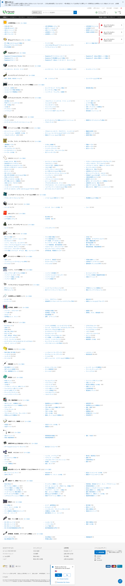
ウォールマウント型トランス (12, 388)
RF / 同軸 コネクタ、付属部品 (12, 181)
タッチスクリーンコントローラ (53, 331)
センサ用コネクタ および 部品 (53, 171)
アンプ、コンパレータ (10, 339)
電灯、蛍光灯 (89, 435)
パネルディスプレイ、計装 (11, 135)
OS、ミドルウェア (50, 78)
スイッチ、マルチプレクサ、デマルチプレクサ (57, 327)
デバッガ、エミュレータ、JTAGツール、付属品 (58, 486)
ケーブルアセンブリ (9, 148)
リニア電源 (48, 526)
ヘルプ (4, 559)
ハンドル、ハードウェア (51, 455)
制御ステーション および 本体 (53, 135)
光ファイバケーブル (50, 152)
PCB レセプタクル (9, 177)
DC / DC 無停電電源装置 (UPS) (12, 528)
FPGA (6, 329)
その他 (6, 106)
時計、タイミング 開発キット (53, 491)
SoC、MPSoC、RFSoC (10, 335)
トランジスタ (48, 263)
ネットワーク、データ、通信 (53, 242)
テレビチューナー (50, 333)
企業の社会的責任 (68, 559)
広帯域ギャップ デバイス (92, 261)
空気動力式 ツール (91, 413)
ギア (5, 459)
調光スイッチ (89, 507)
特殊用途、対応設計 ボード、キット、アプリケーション (101, 484)
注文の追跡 (36, 551)
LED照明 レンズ (49, 34)
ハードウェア (8, 110)
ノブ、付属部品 (8, 463)
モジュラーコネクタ (91, 167)
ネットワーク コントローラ (52, 341)
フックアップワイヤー (51, 148)
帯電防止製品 (48, 539)
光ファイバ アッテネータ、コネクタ (95, 173)
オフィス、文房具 (9, 88)
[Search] (75, 12)
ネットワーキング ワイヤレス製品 (54, 88)
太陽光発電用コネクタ (92, 177)
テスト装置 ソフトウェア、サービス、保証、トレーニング (20, 250)
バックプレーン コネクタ (52, 175)
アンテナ (47, 43)
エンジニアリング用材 (10, 457)
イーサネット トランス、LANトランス (14, 386)
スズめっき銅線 (49, 144)
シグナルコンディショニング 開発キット (15, 495)
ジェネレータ (48, 522)
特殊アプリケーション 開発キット (54, 495)
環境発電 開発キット (91, 486)
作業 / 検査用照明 (9, 437)
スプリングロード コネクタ (52, 169)
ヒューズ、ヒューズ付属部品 (93, 367)
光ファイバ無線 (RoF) (92, 43)
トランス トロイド (50, 386)
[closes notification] (123, 2)
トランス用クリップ (50, 388)
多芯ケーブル (89, 148)
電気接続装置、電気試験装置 (93, 246)
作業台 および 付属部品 (10, 415)
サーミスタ (7, 358)
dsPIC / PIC (7, 474)
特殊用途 (88, 337)
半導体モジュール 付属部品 (93, 288)
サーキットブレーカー (51, 367)
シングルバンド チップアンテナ (53, 352)
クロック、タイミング (10, 343)
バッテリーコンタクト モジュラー (54, 275)
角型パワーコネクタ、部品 (93, 185)
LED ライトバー (8, 435)
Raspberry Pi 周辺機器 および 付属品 (55, 58)
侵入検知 (47, 216)
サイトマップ (50, 573)
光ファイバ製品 (90, 105)
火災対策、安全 (49, 218)
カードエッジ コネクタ (51, 161)
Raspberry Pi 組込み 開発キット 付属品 (97, 56)
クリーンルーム (8, 537)
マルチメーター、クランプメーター (54, 246)
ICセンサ (6, 333)
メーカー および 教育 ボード (52, 198)
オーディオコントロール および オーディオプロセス (18, 341)
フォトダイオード (50, 105)
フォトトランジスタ (50, 106)
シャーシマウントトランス (11, 394)
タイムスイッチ (49, 507)
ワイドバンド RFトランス (93, 380)
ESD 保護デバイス (9, 367)
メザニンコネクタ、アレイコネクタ (95, 163)
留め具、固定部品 (90, 455)
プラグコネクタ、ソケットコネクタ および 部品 (58, 185)
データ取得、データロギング (53, 240)
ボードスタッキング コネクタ (53, 189)
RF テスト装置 (8, 237)
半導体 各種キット (91, 259)
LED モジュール (8, 32)
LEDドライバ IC (49, 30)
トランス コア (49, 384)
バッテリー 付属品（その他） (12, 277)
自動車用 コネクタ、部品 (92, 183)
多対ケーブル (89, 146)
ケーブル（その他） (9, 152)
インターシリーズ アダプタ (11, 187)
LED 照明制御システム (51, 26)
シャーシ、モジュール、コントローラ (14, 242)
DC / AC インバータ (9, 524)
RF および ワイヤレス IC (11, 45)
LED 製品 (6, 101)
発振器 (47, 426)
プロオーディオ (49, 122)
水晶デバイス (8, 426)
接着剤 (88, 310)
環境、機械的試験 (90, 240)
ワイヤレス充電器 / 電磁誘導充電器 (95, 275)
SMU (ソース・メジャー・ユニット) (14, 238)
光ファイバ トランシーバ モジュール (55, 290)
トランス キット (49, 382)
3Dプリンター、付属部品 (11, 403)
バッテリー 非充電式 (50, 273)
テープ (6, 411)
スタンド (6, 407)
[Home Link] (9, 12)
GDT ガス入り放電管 (10, 369)
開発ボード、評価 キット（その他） (95, 493)
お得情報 (89, 8)
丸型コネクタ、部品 (91, 169)
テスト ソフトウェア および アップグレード (16, 244)
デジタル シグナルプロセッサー (53, 335)
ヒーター (6, 299)
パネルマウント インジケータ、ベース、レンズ (57, 101)
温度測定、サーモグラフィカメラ (95, 238)
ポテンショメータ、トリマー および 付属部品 (57, 358)
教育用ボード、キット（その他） (54, 474)
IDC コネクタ (8, 173)
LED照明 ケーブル (50, 32)
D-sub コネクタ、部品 (10, 161)
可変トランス (89, 382)
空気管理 (88, 415)
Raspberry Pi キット (9, 58)
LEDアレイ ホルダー (50, 28)
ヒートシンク (8, 301)
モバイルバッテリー (91, 273)
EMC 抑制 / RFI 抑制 (9, 352)
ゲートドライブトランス (11, 392)
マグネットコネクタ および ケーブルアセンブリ (99, 161)
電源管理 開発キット (91, 495)
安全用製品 (48, 537)
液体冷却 (88, 299)
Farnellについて (68, 551)
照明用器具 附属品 (50, 435)
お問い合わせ (96, 8)
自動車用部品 (89, 459)
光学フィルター (90, 108)
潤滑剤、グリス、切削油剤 (93, 312)
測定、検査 (89, 407)
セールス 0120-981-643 (9, 551)
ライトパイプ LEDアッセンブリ (53, 110)
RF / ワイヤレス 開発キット (11, 486)
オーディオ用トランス (10, 390)
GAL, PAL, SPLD (8, 331)
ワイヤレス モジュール (51, 47)
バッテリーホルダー (50, 277)
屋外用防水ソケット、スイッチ (53, 513)
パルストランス (49, 394)
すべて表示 (24, 23)
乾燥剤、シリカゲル (50, 461)
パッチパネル (48, 177)
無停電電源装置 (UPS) (51, 528)
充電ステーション (90, 277)
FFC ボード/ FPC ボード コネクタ (13, 167)
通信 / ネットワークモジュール (94, 290)
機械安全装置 (89, 131)
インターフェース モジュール (53, 288)
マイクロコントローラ (92, 327)
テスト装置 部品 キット (51, 238)
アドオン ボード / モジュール (12, 198)
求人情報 (66, 556)
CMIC (6, 327)
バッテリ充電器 (49, 279)
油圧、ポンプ (48, 463)
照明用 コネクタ (90, 30)
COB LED (7, 26)
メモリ (88, 331)
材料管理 (88, 403)
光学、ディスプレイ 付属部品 (94, 106)
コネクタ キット (49, 163)
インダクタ (7, 354)
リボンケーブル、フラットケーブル (54, 150)
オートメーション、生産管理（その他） (15, 133)
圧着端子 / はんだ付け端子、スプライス (96, 175)
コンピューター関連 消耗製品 (12, 90)
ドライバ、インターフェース (53, 339)
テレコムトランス (50, 380)
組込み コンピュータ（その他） (94, 472)
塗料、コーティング (50, 316)
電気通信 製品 (89, 88)
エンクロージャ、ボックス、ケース (13, 69)
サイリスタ (7, 263)
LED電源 (88, 28)
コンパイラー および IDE (92, 78)
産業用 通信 (89, 135)
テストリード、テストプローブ (12, 248)
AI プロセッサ (8, 325)
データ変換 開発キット (51, 488)
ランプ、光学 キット (91, 101)
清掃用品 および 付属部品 (93, 405)
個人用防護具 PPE (9, 539)
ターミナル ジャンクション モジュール (55, 173)
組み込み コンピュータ (51, 446)
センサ (6, 227)
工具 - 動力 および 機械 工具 (52, 407)
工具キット (48, 409)
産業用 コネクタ (90, 179)
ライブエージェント (8, 553)
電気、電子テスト (90, 244)
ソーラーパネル (49, 524)
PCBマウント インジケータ (11, 103)
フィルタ (47, 356)
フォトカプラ (48, 103)
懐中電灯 (88, 505)
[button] (5, 17)
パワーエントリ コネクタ (52, 179)
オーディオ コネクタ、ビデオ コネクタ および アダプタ (19, 189)
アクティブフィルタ (9, 337)
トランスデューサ (50, 227)
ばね (5, 455)
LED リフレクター (9, 34)
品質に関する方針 (68, 553)
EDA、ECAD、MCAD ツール (12, 78)
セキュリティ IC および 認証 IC (53, 329)
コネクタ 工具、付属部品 (52, 165)
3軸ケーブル (7, 146)
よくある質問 (6, 556)
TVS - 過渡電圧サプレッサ (11, 371)
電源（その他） (90, 524)
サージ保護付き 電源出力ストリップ (14, 511)
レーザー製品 (89, 103)
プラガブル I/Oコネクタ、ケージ (54, 183)
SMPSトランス (8, 382)
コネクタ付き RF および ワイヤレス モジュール (58, 45)
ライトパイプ (48, 108)
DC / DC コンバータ (9, 526)
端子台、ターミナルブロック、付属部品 (96, 181)
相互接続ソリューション (92, 110)
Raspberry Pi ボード (9, 60)
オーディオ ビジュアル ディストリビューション (17, 122)
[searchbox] (57, 12)
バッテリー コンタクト (10, 275)
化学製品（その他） (50, 312)
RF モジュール (8, 288)
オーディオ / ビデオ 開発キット (12, 493)
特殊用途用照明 (49, 437)
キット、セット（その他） (11, 507)
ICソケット (7, 171)
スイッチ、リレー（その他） (53, 207)
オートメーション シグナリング (12, 131)
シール (6, 461)
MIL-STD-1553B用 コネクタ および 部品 (15, 175)
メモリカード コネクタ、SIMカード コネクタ (98, 165)
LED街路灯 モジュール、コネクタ (95, 26)
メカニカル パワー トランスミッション (55, 459)
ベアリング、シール (50, 457)
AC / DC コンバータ (9, 522)
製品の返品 (36, 556)
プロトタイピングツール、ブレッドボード (15, 413)
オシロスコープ (8, 240)
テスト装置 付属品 (50, 237)
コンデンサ (7, 356)
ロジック (88, 335)
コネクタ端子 (48, 167)
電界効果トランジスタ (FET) (93, 263)
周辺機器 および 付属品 (92, 198)
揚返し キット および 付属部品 (53, 415)
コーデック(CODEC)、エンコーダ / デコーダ (57, 325)
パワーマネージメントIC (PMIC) (53, 343)
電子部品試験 (89, 242)
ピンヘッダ (48, 181)
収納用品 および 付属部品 (52, 403)
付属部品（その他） (50, 511)
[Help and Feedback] (120, 581)
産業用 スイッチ (90, 133)
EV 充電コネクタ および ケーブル (13, 165)
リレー (88, 207)
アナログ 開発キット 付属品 (11, 488)
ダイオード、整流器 (50, 259)
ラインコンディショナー (92, 369)
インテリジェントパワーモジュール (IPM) (15, 261)
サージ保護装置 (49, 369)
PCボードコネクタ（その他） (12, 179)
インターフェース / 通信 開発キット (14, 491)
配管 (87, 461)
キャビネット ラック (91, 69)
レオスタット (89, 352)
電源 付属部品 (89, 522)
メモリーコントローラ (92, 333)
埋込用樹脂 (48, 314)
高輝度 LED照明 (90, 32)
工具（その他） (49, 411)
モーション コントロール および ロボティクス (57, 133)
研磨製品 (88, 411)
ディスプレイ (8, 108)
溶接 (87, 409)
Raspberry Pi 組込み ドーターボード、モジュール (59, 60)
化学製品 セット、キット (11, 316)
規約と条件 (35, 573)
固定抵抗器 (89, 354)
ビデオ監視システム (9, 218)
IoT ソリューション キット (11, 472)
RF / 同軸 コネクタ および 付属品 (13, 43)
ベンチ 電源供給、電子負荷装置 (53, 244)
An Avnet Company (8, 580)
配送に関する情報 (38, 559)
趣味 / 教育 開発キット (92, 491)
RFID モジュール (8, 290)
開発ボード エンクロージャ (93, 474)
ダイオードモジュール (51, 261)
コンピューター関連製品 (11, 92)
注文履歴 (35, 553)
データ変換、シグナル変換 (52, 337)
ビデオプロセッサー (91, 325)
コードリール (8, 509)
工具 (46, 405)
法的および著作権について (24, 573)
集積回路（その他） (91, 339)
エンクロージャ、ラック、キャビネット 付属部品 (58, 69)
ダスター (6, 314)
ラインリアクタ (90, 371)
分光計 (88, 237)
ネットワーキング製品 (51, 90)
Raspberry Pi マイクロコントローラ (55, 56)
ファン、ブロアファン (51, 299)
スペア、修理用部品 (50, 505)
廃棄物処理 (89, 537)
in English (5, 577)
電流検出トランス (90, 390)
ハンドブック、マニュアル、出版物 (54, 92)
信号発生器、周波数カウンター (53, 250)
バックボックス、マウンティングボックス (56, 509)
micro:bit (47, 472)
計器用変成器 (89, 388)
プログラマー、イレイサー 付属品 (54, 490)
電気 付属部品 (89, 509)
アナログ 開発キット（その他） (12, 490)
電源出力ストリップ (91, 511)
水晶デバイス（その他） (51, 424)
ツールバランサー (9, 409)
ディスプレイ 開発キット (52, 484)
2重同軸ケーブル (9, 144)
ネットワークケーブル (51, 146)
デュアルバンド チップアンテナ (53, 354)
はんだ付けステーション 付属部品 (13, 405)
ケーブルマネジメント (10, 150)
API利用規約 (42, 573)
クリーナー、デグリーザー (11, 310)
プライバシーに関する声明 (9, 573)
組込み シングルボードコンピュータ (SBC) (97, 488)
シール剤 (6, 312)
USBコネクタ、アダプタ (11, 183)
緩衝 (87, 457)
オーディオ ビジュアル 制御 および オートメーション (59, 120)
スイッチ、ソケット (9, 513)
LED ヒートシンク (9, 30)
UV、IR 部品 (7, 105)
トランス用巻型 (49, 390)
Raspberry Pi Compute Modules (13, 56)
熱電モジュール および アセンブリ (95, 301)
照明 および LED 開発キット (52, 493)
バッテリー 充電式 (9, 279)
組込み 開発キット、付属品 (93, 490)
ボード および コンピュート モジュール (15, 446)
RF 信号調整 (7, 47)
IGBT (5, 259)
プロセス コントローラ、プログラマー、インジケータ (59, 131)
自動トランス (89, 386)
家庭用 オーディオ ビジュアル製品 (95, 120)
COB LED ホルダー (9, 28)
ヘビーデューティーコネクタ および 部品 (56, 187)
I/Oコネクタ (7, 169)
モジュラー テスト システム (52, 248)
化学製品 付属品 (49, 310)
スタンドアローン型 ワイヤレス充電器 (14, 273)
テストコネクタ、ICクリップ (12, 246)
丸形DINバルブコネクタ (92, 171)
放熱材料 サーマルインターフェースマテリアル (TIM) (59, 301)
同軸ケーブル (89, 144)
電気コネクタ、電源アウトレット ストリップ (98, 187)
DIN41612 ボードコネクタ (11, 163)
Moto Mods (7, 484)
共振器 (6, 424)
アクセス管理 (8, 216)
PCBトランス (8, 380)
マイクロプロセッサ (91, 329)
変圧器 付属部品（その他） (93, 384)
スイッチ (6, 207)
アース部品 (7, 505)
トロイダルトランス (50, 392)
